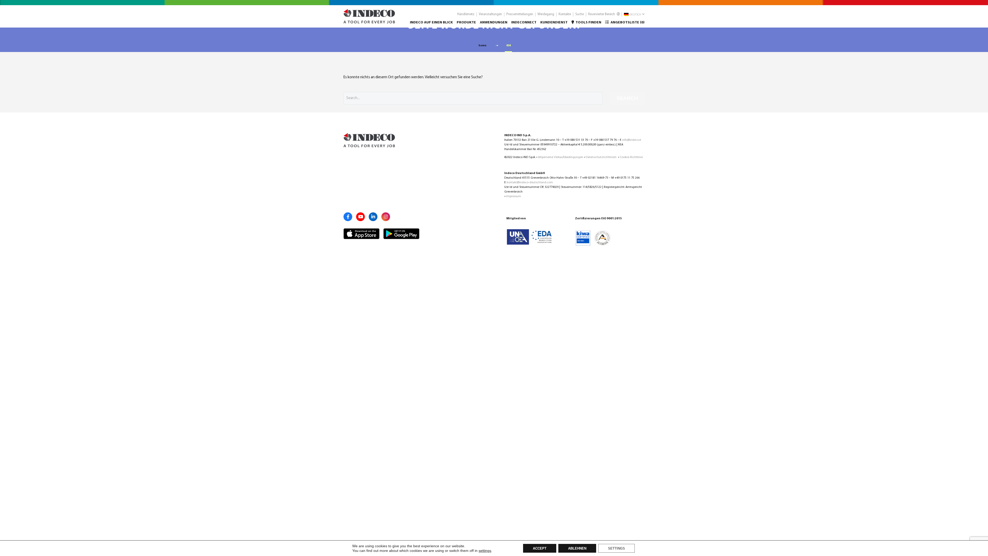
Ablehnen (577, 548)
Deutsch (635, 14)
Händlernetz (465, 14)
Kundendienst (554, 22)
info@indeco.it (631, 140)
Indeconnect (523, 22)
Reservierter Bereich (602, 14)
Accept (539, 548)
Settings (616, 548)
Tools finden (588, 22)
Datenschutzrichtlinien (601, 157)
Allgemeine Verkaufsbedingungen (560, 157)
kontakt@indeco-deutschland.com (530, 182)
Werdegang (545, 14)
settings (485, 551)
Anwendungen (493, 22)
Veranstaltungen (490, 14)
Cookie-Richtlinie (631, 157)
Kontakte (565, 14)
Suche (579, 14)
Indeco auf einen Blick (431, 22)
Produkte (466, 22)
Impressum (513, 196)
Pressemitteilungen (519, 14)
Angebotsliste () (627, 22)
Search (627, 98)
